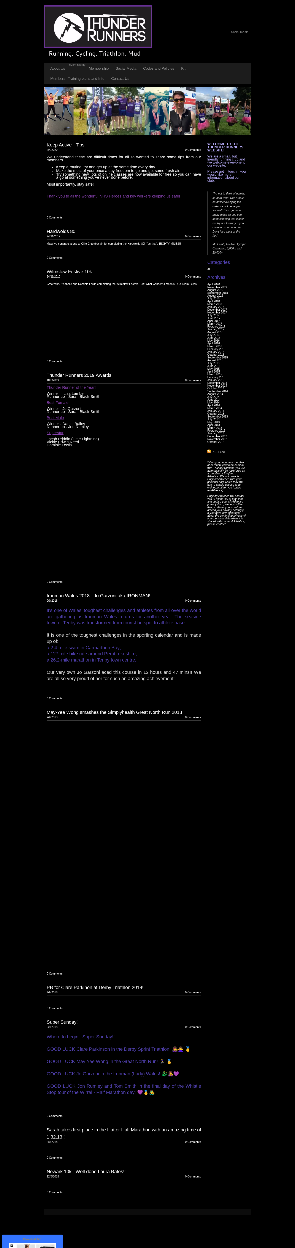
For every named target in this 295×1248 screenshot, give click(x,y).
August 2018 (215, 295)
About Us (57, 68)
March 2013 (214, 427)
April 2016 (213, 343)
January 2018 (215, 306)
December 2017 (217, 309)
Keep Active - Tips (65, 145)
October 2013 (215, 413)
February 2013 (216, 430)
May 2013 (213, 422)
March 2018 (214, 304)
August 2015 (215, 360)
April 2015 (213, 371)
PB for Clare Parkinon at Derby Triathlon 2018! (95, 987)
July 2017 (213, 315)
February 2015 (216, 377)
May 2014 (213, 402)
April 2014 (213, 405)
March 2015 (214, 374)
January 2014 (215, 411)
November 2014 (217, 385)
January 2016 (215, 351)
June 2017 (213, 318)
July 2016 (213, 335)
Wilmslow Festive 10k (69, 271)
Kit (183, 68)
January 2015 (215, 380)
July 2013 (213, 419)
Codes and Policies (158, 68)
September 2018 (217, 292)
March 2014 (214, 408)
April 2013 (213, 425)
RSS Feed (218, 452)
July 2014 (213, 396)
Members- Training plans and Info (77, 79)
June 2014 (213, 399)
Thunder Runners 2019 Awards (79, 375)
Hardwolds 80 (61, 231)
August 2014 (215, 394)
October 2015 (215, 354)
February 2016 (216, 349)
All (209, 269)
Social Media (126, 68)
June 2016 (213, 337)
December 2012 (217, 436)
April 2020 (213, 284)
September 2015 (217, 357)
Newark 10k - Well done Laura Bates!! (86, 1171)
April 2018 (213, 301)
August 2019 (215, 290)
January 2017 (215, 329)
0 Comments (193, 149)
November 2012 (217, 439)
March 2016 (214, 346)
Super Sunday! (62, 1022)
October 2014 (215, 388)
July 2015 (213, 363)
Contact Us (120, 79)
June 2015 (213, 366)
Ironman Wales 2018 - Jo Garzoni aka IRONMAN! (98, 595)
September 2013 (217, 416)
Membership (99, 68)
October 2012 (215, 441)
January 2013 (215, 433)
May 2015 (213, 368)
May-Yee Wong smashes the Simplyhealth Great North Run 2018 (114, 712)
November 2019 (217, 287)
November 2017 (217, 312)
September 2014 (217, 391)
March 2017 (214, 323)
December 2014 (217, 382)
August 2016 (215, 332)
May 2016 (213, 340)
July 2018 (213, 298)
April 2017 (213, 321)
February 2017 (216, 326)
